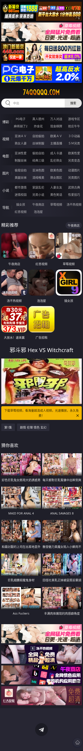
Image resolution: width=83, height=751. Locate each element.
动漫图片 (74, 170)
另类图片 (74, 177)
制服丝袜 (21, 160)
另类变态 (74, 160)
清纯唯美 (38, 177)
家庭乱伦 (38, 187)
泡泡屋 (38, 212)
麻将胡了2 (20, 126)
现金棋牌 (56, 126)
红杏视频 (21, 212)
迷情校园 (21, 195)
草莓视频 (56, 204)
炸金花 (38, 126)
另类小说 (38, 195)
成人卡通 (56, 153)
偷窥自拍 (21, 170)
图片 (5, 173)
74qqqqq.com (41, 92)
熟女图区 (56, 177)
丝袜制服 (38, 143)
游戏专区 (74, 119)
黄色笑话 (56, 195)
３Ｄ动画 (74, 136)
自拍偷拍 (38, 136)
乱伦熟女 (56, 160)
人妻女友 (56, 187)
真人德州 (38, 119)
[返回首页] (77, 742)
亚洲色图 (38, 170)
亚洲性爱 (21, 153)
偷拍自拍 (38, 153)
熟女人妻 (21, 143)
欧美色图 (56, 170)
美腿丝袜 (21, 177)
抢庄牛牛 (74, 126)
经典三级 (38, 160)
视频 (5, 139)
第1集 (8, 427)
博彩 (5, 122)
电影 (5, 156)
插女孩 (20, 204)
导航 (5, 207)
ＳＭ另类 (74, 143)
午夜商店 (38, 204)
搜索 (73, 103)
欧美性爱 (74, 153)
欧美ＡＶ (56, 136)
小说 (5, 190)
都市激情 (21, 187)
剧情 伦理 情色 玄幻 (33, 427)
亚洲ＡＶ (21, 136)
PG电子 (21, 119)
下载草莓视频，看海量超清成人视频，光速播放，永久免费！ (41, 413)
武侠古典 (74, 187)
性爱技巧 (74, 195)
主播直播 (56, 143)
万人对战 (56, 119)
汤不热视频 (74, 204)
